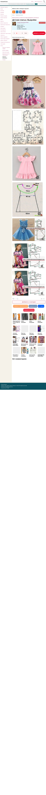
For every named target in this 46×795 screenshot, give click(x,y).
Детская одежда (5, 50)
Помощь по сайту (15, 385)
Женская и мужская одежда (6, 48)
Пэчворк (4, 59)
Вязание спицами (4, 15)
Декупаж (2, 21)
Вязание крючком (4, 17)
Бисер (2, 8)
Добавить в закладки (39, 33)
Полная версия (4, 384)
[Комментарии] (17, 299)
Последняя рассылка (23, 385)
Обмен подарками (4, 36)
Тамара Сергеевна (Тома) (22, 22)
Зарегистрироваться (38, 1)
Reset (26, 33)
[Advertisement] (28, 65)
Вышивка (2, 12)
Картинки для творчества (5, 24)
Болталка (2, 10)
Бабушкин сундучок (4, 7)
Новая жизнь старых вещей (6, 33)
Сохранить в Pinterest (29, 310)
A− (14, 33)
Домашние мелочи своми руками (6, 54)
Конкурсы (2, 26)
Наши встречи (3, 31)
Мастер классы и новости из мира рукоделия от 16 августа (25, 17)
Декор (2, 19)
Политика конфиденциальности (7, 386)
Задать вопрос (9, 385)
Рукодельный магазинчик (5, 42)
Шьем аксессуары (6, 52)
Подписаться (42, 22)
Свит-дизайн (3, 43)
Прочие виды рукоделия (5, 38)
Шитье (2, 45)
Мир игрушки (3, 28)
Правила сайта (4, 385)
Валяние (2, 14)
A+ (22, 33)
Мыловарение (3, 29)
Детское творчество (4, 22)
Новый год (2, 35)
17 (14, 298)
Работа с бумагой (4, 40)
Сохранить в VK (33, 306)
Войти (32, 1)
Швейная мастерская (5, 57)
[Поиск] (44, 1)
